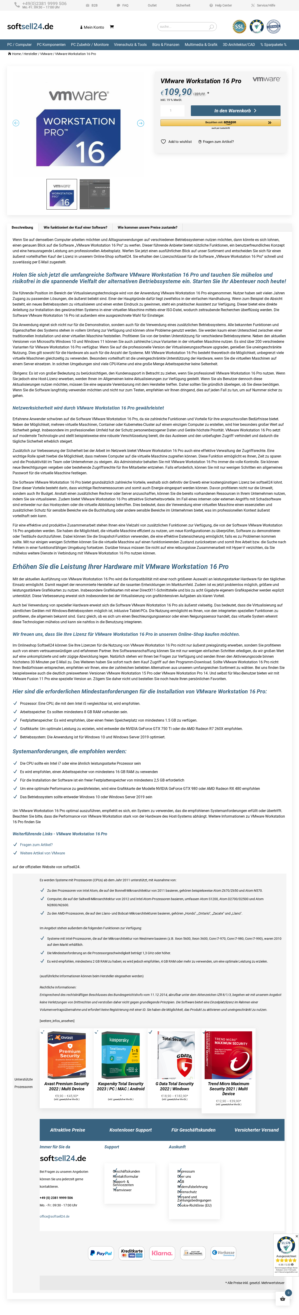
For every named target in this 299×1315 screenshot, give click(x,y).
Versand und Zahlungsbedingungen (194, 1198)
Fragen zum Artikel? (218, 142)
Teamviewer (122, 1190)
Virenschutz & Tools (130, 44)
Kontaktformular (125, 1176)
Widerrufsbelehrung (192, 1186)
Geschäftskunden (126, 1171)
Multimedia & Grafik (201, 44)
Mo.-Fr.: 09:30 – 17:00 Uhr (44, 5)
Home (16, 54)
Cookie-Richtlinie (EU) (194, 1205)
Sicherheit (183, 5)
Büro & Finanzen (165, 44)
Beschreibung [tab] (22, 227)
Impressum (186, 1171)
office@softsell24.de (54, 1216)
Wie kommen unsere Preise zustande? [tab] (147, 227)
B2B (95, 5)
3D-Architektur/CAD (239, 44)
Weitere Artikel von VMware (42, 853)
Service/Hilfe (266, 5)
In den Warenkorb (232, 111)
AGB (180, 1181)
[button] (220, 124)
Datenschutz (187, 1192)
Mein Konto (94, 27)
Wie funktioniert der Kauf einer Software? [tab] (75, 227)
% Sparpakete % (273, 44)
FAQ (125, 5)
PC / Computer (19, 44)
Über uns (184, 1176)
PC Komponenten (51, 44)
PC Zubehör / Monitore (90, 44)
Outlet (152, 5)
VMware (46, 54)
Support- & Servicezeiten (123, 1183)
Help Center (223, 5)
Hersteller (30, 54)
